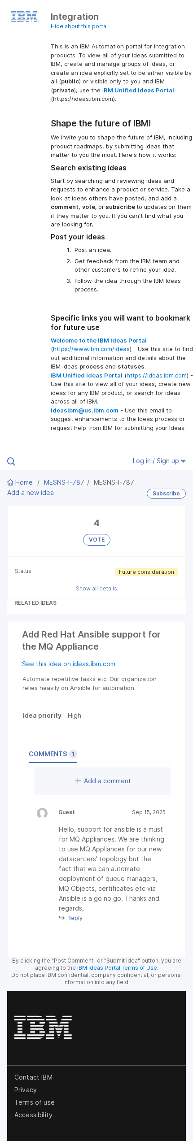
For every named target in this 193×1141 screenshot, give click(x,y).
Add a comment (107, 781)
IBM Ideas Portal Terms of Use (117, 967)
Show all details (96, 588)
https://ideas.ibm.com (157, 375)
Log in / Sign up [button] (157, 460)
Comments (52, 754)
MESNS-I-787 (64, 482)
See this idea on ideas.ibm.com (68, 664)
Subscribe (166, 493)
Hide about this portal (79, 26)
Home (24, 482)
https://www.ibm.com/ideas (91, 348)
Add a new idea (30, 492)
